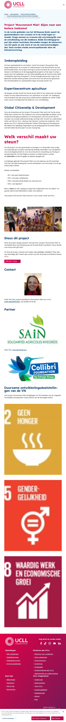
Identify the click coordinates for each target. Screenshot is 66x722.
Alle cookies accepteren (39, 718)
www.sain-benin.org (19, 350)
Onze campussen (41, 657)
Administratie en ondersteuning (46, 674)
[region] (33, 715)
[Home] (14, 5)
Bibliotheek (11, 680)
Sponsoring (11, 689)
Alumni (37, 696)
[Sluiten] (63, 712)
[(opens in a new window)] (41, 643)
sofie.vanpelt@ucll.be (12, 302)
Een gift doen (11, 261)
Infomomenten (40, 661)
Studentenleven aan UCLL (44, 670)
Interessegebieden (14, 664)
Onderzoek (39, 680)
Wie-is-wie (10, 686)
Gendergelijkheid (41, 690)
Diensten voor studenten (44, 654)
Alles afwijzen (56, 718)
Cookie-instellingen (8, 718)
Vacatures (10, 683)
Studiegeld (39, 667)
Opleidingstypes (13, 657)
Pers (36, 700)
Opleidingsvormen (13, 661)
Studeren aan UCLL (41, 650)
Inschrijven (39, 664)
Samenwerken (40, 683)
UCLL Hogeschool (40, 676)
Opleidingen (10, 650)
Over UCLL (39, 686)
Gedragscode (40, 693)
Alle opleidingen (12, 654)
